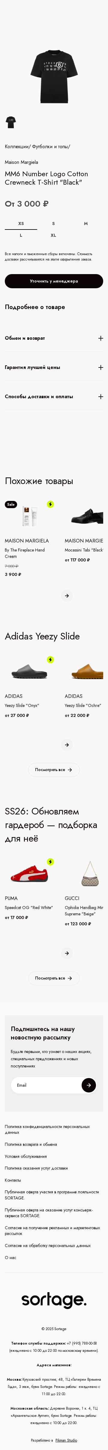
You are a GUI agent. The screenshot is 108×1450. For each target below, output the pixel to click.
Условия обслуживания (26, 1156)
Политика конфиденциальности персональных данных (47, 1130)
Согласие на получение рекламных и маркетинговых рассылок (52, 1231)
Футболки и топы (50, 146)
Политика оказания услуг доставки (36, 1168)
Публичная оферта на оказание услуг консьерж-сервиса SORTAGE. (49, 1213)
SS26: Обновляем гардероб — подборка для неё (51, 824)
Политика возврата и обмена (31, 1144)
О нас (10, 1258)
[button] (67, 596)
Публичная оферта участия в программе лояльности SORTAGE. (52, 1195)
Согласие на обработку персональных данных (48, 1245)
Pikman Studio (66, 1440)
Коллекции (16, 146)
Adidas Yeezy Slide (42, 636)
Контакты (13, 1180)
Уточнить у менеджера (54, 281)
